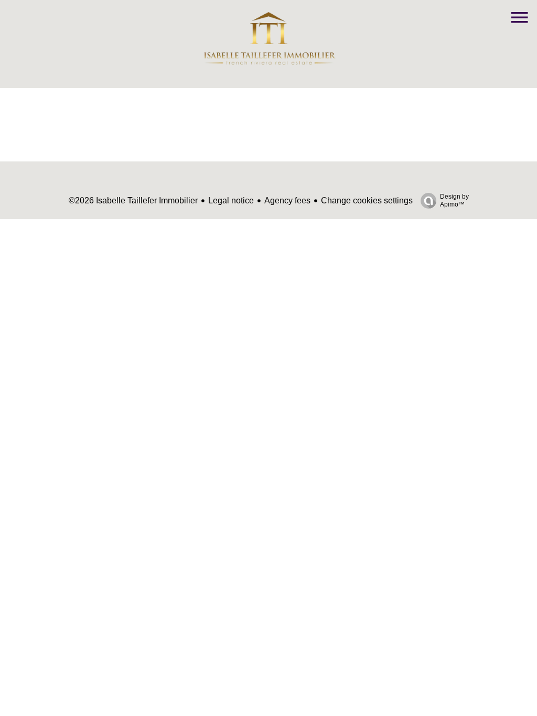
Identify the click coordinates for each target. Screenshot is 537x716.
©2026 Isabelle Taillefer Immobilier (133, 200)
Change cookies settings (367, 200)
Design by (454, 200)
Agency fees (287, 200)
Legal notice (231, 200)
